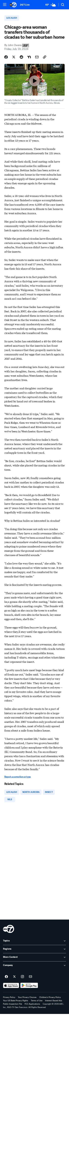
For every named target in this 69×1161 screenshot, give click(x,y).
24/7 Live (24, 4)
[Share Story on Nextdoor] (29, 57)
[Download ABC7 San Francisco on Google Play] (29, 985)
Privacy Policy (9, 997)
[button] (4, 4)
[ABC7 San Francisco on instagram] (22, 976)
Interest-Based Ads (53, 1001)
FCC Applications (32, 1004)
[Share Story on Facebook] (6, 57)
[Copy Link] (44, 57)
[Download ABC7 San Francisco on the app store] (11, 985)
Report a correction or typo (17, 776)
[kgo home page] (8, 929)
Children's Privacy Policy (50, 997)
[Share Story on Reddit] (21, 57)
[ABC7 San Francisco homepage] (13, 4)
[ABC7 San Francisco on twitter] (14, 976)
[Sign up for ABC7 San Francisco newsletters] (30, 976)
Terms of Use (36, 1001)
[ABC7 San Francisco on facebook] (6, 976)
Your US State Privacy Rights (15, 1001)
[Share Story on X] (14, 57)
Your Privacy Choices (27, 997)
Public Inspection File (12, 1004)
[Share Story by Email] (37, 57)
